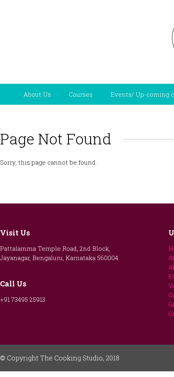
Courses (81, 94)
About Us (37, 94)
